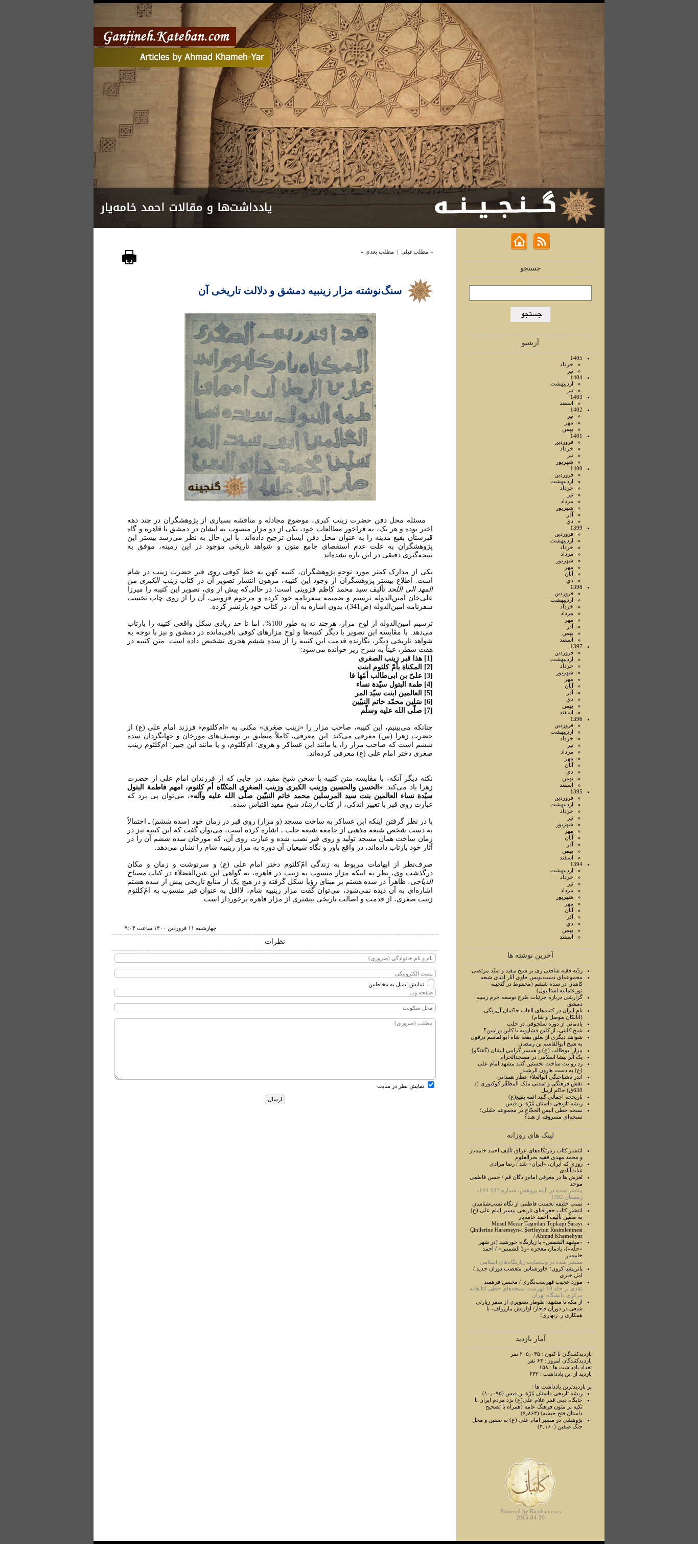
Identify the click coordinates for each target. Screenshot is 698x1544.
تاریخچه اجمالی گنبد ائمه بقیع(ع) (545, 1097)
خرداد (566, 364)
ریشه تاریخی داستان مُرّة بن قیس (544, 1103)
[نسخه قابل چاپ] (129, 263)
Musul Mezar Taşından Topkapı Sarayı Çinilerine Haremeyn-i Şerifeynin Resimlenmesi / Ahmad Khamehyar (526, 1229)
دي (569, 521)
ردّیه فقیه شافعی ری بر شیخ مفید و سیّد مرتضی (527, 970)
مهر (569, 422)
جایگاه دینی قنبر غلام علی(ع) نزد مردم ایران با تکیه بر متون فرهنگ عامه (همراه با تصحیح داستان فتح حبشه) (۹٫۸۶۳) (529, 1406)
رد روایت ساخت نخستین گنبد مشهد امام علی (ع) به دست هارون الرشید (530, 1066)
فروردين (563, 442)
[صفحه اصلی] (519, 247)
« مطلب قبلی (417, 251)
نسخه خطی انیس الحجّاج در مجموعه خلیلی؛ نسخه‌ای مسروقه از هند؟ (531, 1113)
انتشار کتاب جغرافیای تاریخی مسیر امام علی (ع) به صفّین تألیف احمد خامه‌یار (527, 1213)
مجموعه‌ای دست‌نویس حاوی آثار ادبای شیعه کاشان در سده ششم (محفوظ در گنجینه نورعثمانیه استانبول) (531, 983)
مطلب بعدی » (377, 251)
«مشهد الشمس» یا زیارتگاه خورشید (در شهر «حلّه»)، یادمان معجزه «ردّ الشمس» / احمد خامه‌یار (531, 1248)
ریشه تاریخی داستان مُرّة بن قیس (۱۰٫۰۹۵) (532, 1393)
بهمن (567, 429)
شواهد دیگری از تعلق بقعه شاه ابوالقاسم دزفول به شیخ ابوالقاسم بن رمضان (527, 1040)
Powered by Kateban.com (530, 1511)
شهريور (564, 462)
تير (570, 371)
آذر (570, 514)
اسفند (566, 403)
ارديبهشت (561, 383)
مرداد (567, 501)
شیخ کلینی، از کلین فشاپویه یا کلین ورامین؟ (533, 1030)
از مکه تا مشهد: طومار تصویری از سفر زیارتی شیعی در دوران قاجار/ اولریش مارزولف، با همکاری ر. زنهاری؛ (529, 1308)
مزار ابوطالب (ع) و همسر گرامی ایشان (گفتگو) (527, 1050)
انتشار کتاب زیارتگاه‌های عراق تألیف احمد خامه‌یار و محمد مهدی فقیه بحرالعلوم (526, 1153)
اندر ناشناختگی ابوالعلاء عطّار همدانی (540, 1077)
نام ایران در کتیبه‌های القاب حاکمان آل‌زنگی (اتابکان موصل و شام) (533, 1013)
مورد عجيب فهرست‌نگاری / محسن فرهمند (533, 1282)
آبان (569, 574)
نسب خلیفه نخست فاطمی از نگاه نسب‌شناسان (527, 1203)
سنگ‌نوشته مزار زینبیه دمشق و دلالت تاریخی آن (300, 290)
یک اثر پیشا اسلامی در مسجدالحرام (541, 1057)
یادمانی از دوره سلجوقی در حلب (545, 1023)
